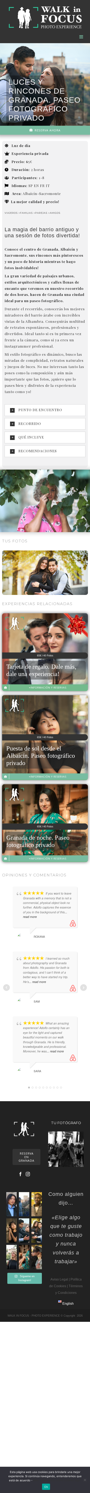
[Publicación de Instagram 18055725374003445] (36, 1230)
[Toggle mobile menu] (81, 37)
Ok (46, 1486)
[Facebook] (20, 1174)
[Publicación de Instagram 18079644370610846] (24, 1230)
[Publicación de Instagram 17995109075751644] (24, 1204)
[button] (45, 410)
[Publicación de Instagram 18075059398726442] (36, 1204)
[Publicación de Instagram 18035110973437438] (11, 1204)
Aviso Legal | (60, 1279)
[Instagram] (28, 1174)
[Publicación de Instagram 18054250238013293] (11, 1257)
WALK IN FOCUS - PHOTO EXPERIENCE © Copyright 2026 (45, 1315)
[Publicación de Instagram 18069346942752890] (11, 1230)
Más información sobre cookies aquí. (57, 1480)
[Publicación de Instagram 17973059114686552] (24, 1257)
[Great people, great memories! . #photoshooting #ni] (36, 1257)
